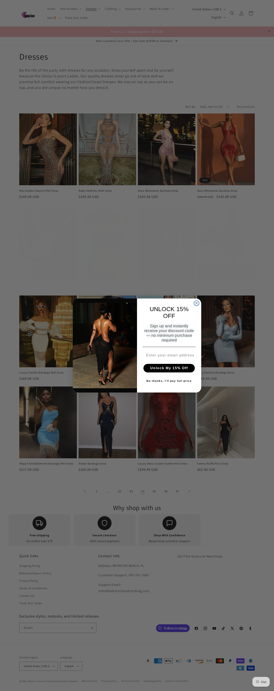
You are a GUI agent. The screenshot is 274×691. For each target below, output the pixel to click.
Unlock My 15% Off (169, 368)
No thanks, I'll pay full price (169, 380)
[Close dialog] (196, 303)
